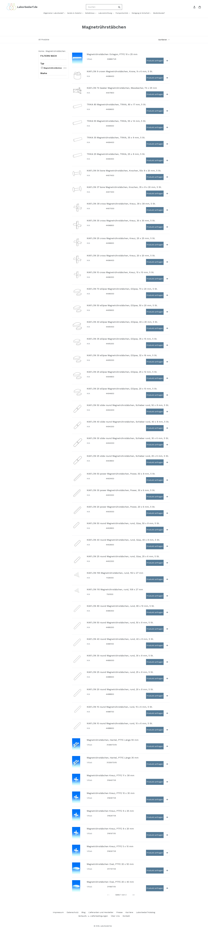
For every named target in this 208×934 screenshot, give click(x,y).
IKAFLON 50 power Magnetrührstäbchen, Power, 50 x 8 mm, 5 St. (121, 473)
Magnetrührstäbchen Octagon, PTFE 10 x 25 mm (112, 54)
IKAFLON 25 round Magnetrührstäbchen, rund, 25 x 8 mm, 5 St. (120, 672)
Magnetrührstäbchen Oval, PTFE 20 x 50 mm (110, 864)
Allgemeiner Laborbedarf (53, 13)
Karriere (129, 912)
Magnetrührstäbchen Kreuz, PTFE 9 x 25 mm (110, 811)
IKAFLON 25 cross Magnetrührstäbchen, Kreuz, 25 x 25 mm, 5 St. (121, 238)
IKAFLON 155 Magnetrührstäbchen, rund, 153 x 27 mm (115, 573)
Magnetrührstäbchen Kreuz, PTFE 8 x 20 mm (110, 828)
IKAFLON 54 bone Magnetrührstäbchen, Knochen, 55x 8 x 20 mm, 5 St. (124, 170)
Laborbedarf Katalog (145, 912)
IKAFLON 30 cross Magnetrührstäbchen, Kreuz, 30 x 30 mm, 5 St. (121, 220)
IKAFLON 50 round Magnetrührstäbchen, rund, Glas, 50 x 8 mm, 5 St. (123, 523)
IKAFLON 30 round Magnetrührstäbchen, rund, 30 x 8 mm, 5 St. (120, 655)
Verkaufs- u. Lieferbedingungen (93, 916)
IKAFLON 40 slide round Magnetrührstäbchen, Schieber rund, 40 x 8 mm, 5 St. (128, 421)
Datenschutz (72, 912)
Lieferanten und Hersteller (100, 912)
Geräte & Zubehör (74, 13)
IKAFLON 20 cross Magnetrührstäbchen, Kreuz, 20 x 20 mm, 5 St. (121, 255)
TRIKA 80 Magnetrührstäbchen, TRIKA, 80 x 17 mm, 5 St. (116, 104)
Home (41, 51)
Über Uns (115, 916)
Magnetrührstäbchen (52, 68)
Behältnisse (90, 13)
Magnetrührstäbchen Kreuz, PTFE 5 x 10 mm (110, 846)
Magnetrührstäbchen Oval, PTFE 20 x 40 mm (110, 882)
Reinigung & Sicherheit (141, 13)
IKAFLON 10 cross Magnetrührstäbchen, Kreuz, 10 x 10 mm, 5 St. (120, 272)
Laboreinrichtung (105, 13)
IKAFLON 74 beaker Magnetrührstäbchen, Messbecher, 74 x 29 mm (122, 88)
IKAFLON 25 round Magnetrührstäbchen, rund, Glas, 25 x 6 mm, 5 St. (123, 556)
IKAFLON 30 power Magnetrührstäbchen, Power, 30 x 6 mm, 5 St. (121, 490)
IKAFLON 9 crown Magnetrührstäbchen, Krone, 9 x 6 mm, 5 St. (120, 71)
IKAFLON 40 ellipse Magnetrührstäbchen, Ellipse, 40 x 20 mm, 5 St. (122, 322)
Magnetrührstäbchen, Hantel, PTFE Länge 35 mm (113, 757)
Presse (119, 912)
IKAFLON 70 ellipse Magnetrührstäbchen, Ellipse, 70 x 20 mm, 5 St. (122, 289)
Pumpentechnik (122, 13)
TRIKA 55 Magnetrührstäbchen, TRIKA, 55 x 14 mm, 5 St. (116, 121)
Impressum (58, 912)
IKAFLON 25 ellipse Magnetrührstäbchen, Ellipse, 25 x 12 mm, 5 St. (122, 372)
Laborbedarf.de (106, 926)
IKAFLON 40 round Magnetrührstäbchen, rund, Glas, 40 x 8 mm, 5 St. (123, 540)
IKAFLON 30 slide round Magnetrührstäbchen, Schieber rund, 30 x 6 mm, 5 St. (128, 438)
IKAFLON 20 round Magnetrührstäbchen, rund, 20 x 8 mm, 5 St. (120, 689)
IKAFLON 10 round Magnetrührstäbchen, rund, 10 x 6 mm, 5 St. (120, 723)
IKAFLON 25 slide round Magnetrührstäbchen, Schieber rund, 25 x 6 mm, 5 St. (128, 456)
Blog (83, 912)
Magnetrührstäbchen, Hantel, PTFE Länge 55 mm (113, 740)
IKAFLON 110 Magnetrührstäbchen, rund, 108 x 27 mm (115, 589)
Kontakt (126, 916)
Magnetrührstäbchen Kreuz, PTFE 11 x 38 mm (110, 775)
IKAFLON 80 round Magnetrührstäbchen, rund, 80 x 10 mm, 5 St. (120, 606)
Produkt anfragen (155, 60)
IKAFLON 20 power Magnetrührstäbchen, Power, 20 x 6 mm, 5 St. (121, 506)
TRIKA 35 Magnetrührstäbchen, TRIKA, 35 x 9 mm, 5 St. (116, 137)
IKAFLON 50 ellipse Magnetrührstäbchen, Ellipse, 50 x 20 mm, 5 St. (122, 305)
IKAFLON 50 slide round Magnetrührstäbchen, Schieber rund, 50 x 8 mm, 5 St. (128, 405)
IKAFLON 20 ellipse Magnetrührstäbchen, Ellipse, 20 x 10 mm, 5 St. (122, 388)
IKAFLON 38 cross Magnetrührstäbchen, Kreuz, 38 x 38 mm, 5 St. (121, 203)
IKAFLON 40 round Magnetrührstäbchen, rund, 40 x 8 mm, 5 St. (120, 639)
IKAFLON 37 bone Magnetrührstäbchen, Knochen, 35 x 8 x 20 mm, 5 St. (124, 187)
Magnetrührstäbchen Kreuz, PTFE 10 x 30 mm (111, 793)
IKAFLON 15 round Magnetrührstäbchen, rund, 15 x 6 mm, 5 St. (120, 707)
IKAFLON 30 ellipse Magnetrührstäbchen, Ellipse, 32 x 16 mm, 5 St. (122, 355)
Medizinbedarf (159, 13)
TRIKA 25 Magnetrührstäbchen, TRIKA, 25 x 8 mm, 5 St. (116, 154)
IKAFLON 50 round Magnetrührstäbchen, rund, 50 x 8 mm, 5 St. (120, 622)
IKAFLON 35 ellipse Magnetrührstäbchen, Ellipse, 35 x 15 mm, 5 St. (122, 339)
